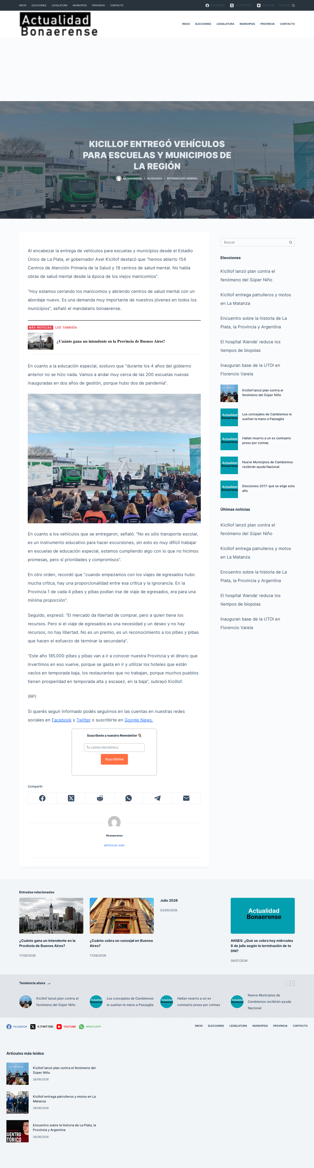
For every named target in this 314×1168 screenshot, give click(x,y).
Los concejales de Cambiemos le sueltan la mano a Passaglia (130, 1001)
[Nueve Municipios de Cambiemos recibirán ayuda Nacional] (229, 465)
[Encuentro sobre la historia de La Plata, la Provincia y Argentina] (17, 1131)
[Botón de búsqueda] (290, 242)
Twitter (83, 720)
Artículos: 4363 (114, 845)
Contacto (116, 5)
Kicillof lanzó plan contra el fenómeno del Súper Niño (57, 1001)
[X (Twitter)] (71, 798)
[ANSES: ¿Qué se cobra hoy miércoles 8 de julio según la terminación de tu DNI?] (263, 916)
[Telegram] (157, 798)
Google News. (139, 720)
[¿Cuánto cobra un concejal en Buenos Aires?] (122, 916)
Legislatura (59, 5)
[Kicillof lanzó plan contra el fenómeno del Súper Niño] (229, 393)
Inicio (22, 5)
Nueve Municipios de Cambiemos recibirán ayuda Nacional (269, 1001)
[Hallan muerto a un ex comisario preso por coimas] (229, 441)
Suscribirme (114, 759)
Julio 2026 (169, 900)
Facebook (62, 720)
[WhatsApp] (128, 798)
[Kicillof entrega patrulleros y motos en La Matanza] (17, 1102)
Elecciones (39, 5)
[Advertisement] (157, 69)
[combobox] (254, 242)
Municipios (80, 5)
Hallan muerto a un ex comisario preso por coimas (198, 1001)
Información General (182, 178)
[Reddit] (100, 798)
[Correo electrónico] (186, 798)
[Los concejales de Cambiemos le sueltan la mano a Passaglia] (229, 417)
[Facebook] (42, 798)
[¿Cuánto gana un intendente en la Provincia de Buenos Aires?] (51, 916)
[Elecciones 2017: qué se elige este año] (229, 489)
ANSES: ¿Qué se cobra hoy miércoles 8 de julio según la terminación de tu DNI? (262, 945)
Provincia (98, 5)
